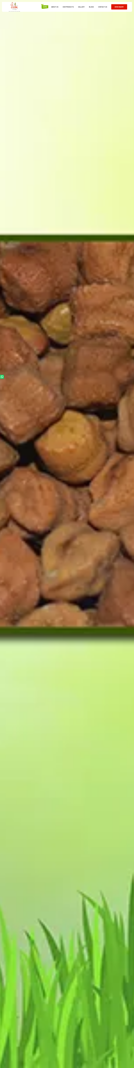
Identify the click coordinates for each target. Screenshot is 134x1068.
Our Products (68, 7)
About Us (54, 7)
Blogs (91, 7)
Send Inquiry (119, 7)
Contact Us (102, 7)
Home (45, 7)
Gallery (81, 7)
